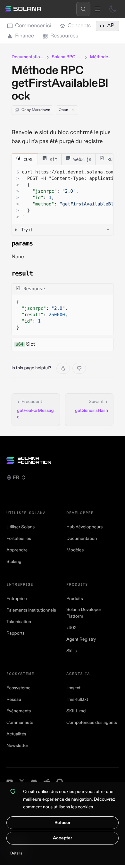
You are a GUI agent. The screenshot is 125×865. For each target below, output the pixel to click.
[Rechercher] (83, 9)
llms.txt (73, 688)
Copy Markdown (35, 110)
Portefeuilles (18, 538)
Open (63, 110)
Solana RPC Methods (67, 57)
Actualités (16, 734)
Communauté (19, 722)
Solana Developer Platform (83, 613)
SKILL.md (76, 711)
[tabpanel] (62, 200)
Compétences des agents (91, 722)
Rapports (15, 633)
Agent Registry (81, 639)
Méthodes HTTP (101, 57)
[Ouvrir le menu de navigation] (97, 9)
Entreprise (16, 599)
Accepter (62, 838)
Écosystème (18, 688)
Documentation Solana (28, 57)
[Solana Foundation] (62, 460)
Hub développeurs (84, 527)
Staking (13, 562)
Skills (71, 651)
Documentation (81, 538)
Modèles (75, 550)
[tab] (25, 159)
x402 (71, 628)
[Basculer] (113, 9)
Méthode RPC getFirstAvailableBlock (60, 83)
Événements (18, 711)
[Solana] (23, 9)
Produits (74, 599)
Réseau (13, 699)
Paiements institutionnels (31, 610)
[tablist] (62, 159)
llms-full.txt (77, 699)
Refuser (62, 822)
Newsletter (17, 746)
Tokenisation (18, 622)
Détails (16, 853)
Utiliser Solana (20, 527)
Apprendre (17, 550)
